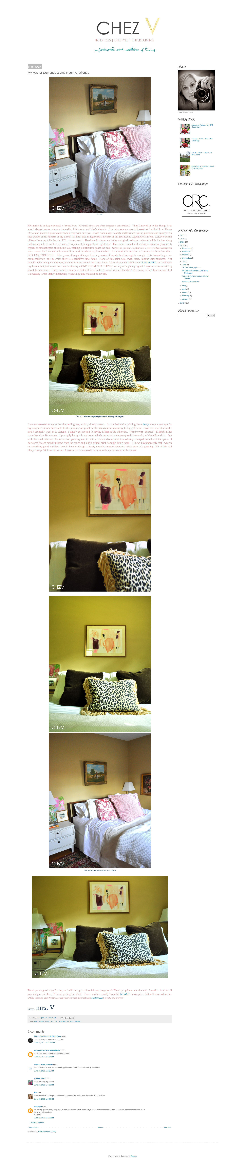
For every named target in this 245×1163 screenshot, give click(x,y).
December (186, 248)
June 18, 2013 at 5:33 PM (44, 1085)
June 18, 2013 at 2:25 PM (44, 1071)
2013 (182, 245)
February (186, 296)
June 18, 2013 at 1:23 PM (44, 1057)
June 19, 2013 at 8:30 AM (44, 1099)
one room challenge (73, 1021)
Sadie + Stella (39, 1079)
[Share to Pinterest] (72, 1018)
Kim (35, 1093)
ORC (154, 262)
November (186, 251)
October (185, 255)
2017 (182, 235)
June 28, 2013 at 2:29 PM (44, 1118)
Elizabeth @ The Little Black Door (47, 1036)
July (184, 261)
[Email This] (62, 1018)
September (186, 258)
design (47, 1021)
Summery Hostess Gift (190, 282)
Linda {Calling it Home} (43, 1064)
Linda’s (146, 262)
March (185, 292)
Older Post (167, 1128)
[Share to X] (67, 1018)
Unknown (38, 1107)
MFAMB (125, 994)
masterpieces (97, 998)
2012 (182, 303)
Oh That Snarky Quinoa (191, 268)
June (184, 265)
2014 (182, 242)
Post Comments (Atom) (47, 1132)
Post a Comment (37, 1123)
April (184, 289)
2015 (182, 239)
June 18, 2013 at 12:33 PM (44, 1043)
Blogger (134, 1156)
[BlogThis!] (64, 1018)
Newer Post (32, 1128)
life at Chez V (55, 1021)
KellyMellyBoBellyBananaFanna (47, 1050)
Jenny (145, 424)
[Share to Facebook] (70, 1018)
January (185, 299)
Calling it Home (39, 1021)
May (184, 286)
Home (100, 1128)
